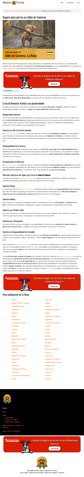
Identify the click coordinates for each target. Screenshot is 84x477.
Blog (4, 412)
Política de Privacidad (12, 422)
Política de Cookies (50, 472)
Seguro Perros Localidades (11, 431)
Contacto (61, 472)
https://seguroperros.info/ (48, 470)
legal (4, 415)
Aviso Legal (9, 417)
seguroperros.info (15, 2)
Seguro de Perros (10, 11)
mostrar (15, 91)
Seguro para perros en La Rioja (29, 11)
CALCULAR (54, 84)
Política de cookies (11, 419)
